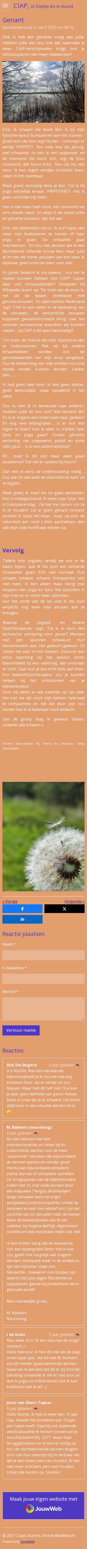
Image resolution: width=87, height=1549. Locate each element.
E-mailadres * (14, 968)
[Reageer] (77, 1065)
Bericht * (10, 991)
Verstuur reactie (21, 1030)
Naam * (9, 944)
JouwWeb (28, 1541)
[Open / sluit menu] (5, 5)
